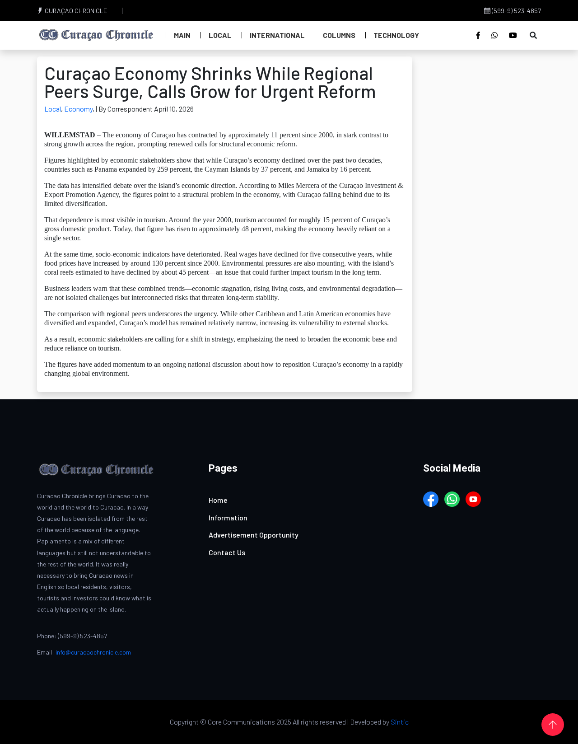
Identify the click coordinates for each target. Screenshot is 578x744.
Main (182, 35)
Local (220, 35)
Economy (78, 108)
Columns (339, 35)
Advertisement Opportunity (253, 534)
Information (228, 517)
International (277, 35)
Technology (396, 35)
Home (218, 500)
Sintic (400, 721)
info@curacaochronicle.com (93, 652)
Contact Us (227, 552)
